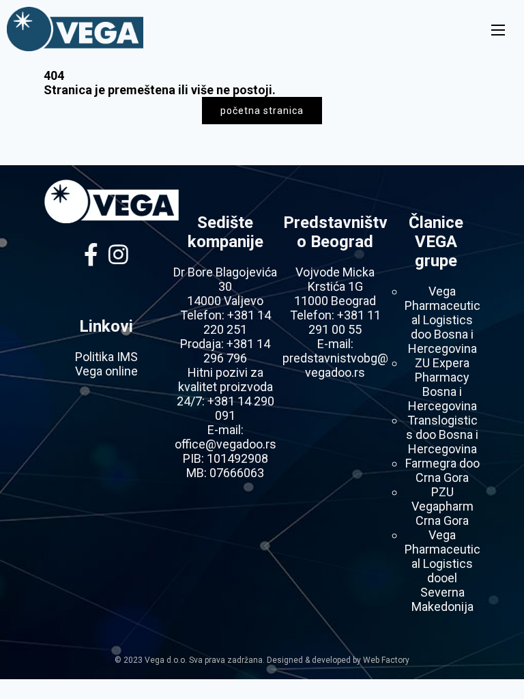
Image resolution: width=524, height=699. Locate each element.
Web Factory (386, 660)
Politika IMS (106, 357)
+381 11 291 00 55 (344, 322)
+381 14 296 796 (236, 351)
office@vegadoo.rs (225, 444)
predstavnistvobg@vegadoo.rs (335, 365)
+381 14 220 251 (237, 322)
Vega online (106, 371)
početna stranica (262, 110)
